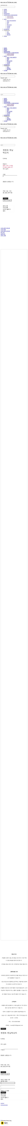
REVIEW (8, 34)
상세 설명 (3, 229)
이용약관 (2, 1103)
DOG (8, 22)
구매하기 (3, 1028)
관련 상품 (3, 235)
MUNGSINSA (7, 13)
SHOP (5, 19)
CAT (8, 23)
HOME (5, 9)
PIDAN (5, 12)
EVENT (8, 33)
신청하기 (3, 1092)
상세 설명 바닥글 (5, 231)
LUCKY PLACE (10, 16)
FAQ (8, 32)
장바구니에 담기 (5, 1074)
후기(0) (3, 232)
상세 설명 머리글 (5, 228)
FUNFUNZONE (10, 17)
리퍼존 (8, 27)
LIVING (8, 26)
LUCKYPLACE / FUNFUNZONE (10, 15)
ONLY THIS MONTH (11, 20)
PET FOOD (9, 25)
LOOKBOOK (6, 29)
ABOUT (5, 10)
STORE (5, 36)
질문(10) (3, 234)
